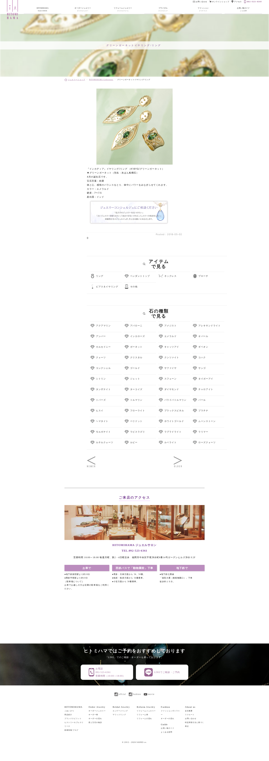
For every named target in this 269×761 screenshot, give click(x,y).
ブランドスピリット (73, 719)
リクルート (189, 715)
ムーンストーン (207, 421)
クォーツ (101, 357)
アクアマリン (103, 325)
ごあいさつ (69, 711)
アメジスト (170, 325)
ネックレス (170, 276)
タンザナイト (103, 389)
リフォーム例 (142, 715)
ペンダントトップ (140, 276)
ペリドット (136, 421)
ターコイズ (136, 389)
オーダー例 (93, 715)
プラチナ (203, 410)
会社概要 (189, 711)
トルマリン (136, 399)
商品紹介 (68, 715)
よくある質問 (166, 732)
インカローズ (137, 336)
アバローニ (136, 325)
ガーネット (136, 346)
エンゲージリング (120, 711)
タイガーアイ (205, 378)
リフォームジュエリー (146, 711)
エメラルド (170, 336)
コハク (202, 357)
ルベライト (170, 442)
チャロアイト (205, 389)
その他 (134, 286)
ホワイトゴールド (174, 421)
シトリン (101, 378)
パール (202, 399)
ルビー (134, 442)
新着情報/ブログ (71, 730)
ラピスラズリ (137, 431)
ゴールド (135, 368)
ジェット (135, 378)
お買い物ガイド (167, 728)
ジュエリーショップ (76, 80)
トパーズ (101, 399)
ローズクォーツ (207, 442)
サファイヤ (170, 368)
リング (99, 276)
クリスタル (136, 357)
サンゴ (202, 368)
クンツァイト (171, 357)
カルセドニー (103, 346)
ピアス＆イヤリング (107, 286)
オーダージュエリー (97, 711)
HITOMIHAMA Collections (101, 80)
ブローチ (203, 276)
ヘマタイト (102, 421)
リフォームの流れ (144, 719)
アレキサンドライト (209, 325)
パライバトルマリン (175, 399)
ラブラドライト (173, 431)
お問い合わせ (190, 719)
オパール (203, 336)
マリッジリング (119, 715)
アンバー (101, 336)
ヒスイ (99, 410)
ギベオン (203, 346)
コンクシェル (103, 368)
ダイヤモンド (171, 389)
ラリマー (203, 431)
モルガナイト (103, 431)
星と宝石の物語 (95, 722)
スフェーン (170, 378)
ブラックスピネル (174, 410)
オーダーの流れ (95, 719)
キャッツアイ (171, 346)
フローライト (137, 410)
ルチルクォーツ (104, 442)
